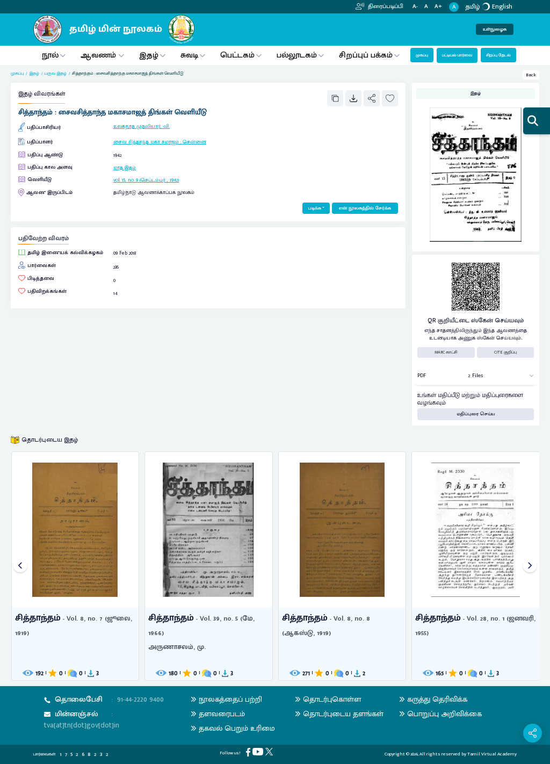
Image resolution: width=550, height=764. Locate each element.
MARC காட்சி (446, 352)
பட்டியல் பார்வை (457, 55)
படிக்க (314, 208)
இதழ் (148, 55)
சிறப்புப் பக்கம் (366, 55)
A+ (438, 6)
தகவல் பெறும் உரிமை (237, 728)
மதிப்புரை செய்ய (476, 414)
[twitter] (270, 751)
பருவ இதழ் (56, 73)
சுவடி (189, 55)
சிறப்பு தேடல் (498, 55)
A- (415, 6)
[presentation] (20, 566)
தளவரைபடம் (222, 713)
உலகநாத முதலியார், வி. (141, 126)
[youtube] (258, 751)
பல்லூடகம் (297, 55)
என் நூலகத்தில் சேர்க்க (365, 208)
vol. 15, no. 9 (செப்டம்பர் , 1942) (146, 180)
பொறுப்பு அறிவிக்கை (444, 713)
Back (531, 75)
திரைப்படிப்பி (384, 6)
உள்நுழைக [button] (494, 29)
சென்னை (194, 142)
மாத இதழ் (124, 167)
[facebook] (249, 752)
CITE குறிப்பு (505, 352)
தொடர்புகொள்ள (332, 699)
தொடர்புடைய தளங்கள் (343, 713)
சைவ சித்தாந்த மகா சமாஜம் (146, 142)
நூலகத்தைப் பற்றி (230, 699)
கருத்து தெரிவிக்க (437, 699)
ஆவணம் (99, 55)
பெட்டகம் (237, 55)
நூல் (50, 55)
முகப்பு (422, 55)
